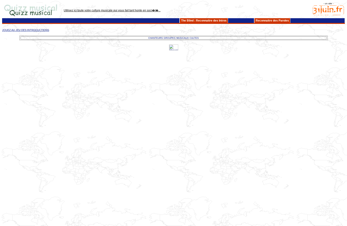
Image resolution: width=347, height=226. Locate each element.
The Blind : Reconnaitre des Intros (204, 20)
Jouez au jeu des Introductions (25, 30)
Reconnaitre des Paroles (272, 20)
